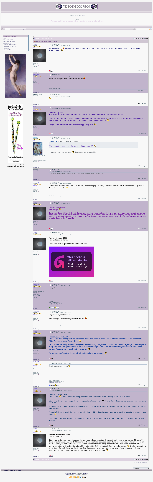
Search (18, 29)
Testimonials (6, 48)
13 (43, 38)
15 (46, 38)
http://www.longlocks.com (55, 304)
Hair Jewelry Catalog (8, 39)
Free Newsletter (7, 49)
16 (48, 38)
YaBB (67, 474)
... (40, 38)
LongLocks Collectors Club (10, 44)
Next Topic (144, 35)
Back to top (36, 72)
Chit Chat (16, 32)
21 (51, 38)
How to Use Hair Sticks (9, 41)
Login (83, 15)
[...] (71, 276)
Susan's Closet (7, 43)
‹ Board (11, 470)
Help (12, 29)
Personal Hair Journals (25, 32)
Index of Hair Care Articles (9, 46)
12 (42, 38)
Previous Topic (137, 35)
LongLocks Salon (8, 32)
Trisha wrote (53, 141)
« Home (6, 470)
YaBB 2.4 (85, 473)
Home (7, 29)
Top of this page (18, 470)
